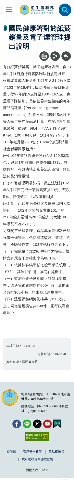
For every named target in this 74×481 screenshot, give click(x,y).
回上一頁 (66, 53)
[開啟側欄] (9, 10)
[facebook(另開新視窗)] (16, 424)
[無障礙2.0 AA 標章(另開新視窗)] (37, 436)
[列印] (44, 56)
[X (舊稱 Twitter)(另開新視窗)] (37, 424)
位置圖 (11, 451)
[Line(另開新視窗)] (27, 424)
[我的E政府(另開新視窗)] (57, 424)
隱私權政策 (56, 451)
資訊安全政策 (32, 451)
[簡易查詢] (65, 10)
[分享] (55, 56)
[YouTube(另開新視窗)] (47, 424)
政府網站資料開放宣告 (37, 459)
